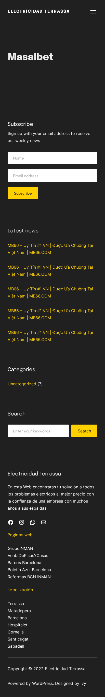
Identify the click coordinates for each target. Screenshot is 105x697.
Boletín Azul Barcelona (29, 569)
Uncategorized (22, 383)
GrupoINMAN (20, 548)
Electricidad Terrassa (39, 11)
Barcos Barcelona (24, 562)
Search (84, 430)
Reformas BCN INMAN (29, 576)
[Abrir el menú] (93, 12)
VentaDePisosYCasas (28, 555)
